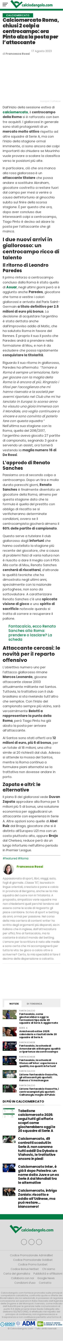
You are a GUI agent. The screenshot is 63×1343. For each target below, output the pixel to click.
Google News (46, 1278)
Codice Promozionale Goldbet (33, 1260)
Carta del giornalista (16, 1273)
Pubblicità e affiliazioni (47, 1273)
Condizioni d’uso (25, 1283)
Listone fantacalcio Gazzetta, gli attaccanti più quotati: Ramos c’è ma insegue (38, 1077)
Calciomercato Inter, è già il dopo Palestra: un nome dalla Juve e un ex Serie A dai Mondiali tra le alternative (38, 1174)
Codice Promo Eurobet (33, 1264)
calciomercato (15, 112)
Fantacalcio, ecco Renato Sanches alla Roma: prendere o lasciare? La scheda (32, 633)
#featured (10, 858)
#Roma (23, 858)
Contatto (45, 1283)
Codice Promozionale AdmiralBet (31, 1255)
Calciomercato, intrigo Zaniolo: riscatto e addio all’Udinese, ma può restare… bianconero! (37, 1198)
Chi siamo (48, 1269)
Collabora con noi (22, 1278)
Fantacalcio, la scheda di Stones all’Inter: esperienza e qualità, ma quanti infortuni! (38, 1063)
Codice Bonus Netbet (25, 1269)
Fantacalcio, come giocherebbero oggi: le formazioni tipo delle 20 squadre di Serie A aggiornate (38, 1018)
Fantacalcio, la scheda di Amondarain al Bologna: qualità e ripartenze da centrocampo (39, 1048)
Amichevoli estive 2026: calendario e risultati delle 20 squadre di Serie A (38, 1034)
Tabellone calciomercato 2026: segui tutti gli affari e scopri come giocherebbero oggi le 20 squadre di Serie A (36, 1120)
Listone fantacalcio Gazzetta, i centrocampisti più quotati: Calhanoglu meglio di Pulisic (39, 1092)
